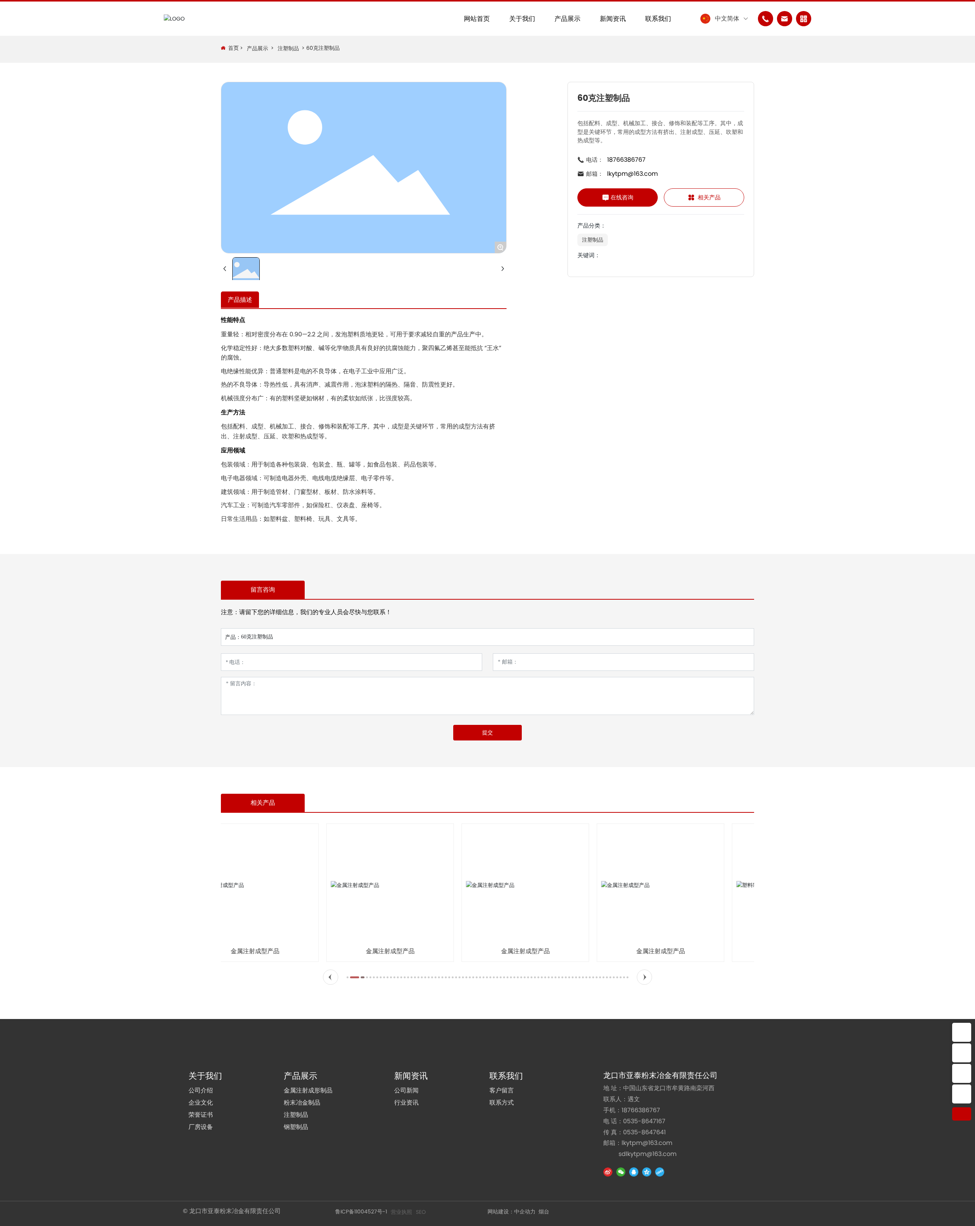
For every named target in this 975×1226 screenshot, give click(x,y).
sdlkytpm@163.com (647, 1154)
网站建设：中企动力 (511, 1211)
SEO (421, 1212)
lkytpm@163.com (632, 173)
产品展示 (257, 48)
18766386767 (626, 159)
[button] (330, 977)
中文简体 (727, 18)
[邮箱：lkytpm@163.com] (961, 1073)
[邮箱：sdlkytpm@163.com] (961, 1093)
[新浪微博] (607, 1172)
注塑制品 (288, 48)
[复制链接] (659, 1172)
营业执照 (401, 1212)
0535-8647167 (644, 1121)
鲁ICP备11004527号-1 (361, 1211)
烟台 (544, 1211)
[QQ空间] (646, 1172)
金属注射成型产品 (285, 951)
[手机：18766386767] (961, 1052)
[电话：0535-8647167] (961, 1032)
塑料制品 (690, 951)
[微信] (620, 1172)
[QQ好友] (633, 1172)
